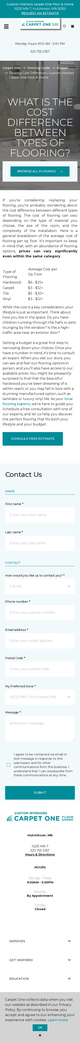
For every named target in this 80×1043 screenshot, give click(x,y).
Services (17, 941)
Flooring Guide (38, 68)
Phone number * (17, 601)
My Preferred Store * (20, 686)
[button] (40, 586)
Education (19, 979)
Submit (40, 793)
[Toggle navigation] (6, 26)
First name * (14, 504)
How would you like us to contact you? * (34, 575)
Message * (12, 712)
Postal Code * (15, 658)
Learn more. (58, 1020)
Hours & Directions (40, 854)
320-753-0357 (40, 51)
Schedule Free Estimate (32, 439)
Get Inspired (21, 960)
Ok (40, 1027)
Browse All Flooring (36, 171)
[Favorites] (64, 26)
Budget (62, 68)
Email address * (16, 629)
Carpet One (11, 68)
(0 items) (72, 26)
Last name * (14, 532)
